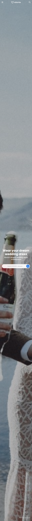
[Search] (29, 2)
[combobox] (16, 266)
